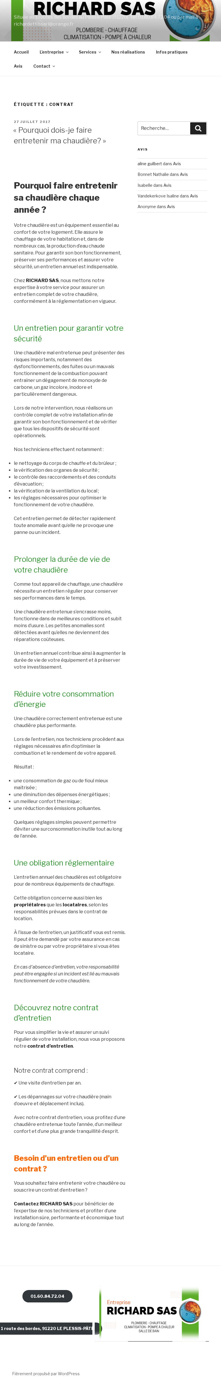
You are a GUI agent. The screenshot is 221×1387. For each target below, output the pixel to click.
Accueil (21, 52)
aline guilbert (150, 163)
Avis (18, 66)
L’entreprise (52, 52)
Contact (41, 66)
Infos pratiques (172, 52)
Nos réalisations (128, 52)
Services (87, 52)
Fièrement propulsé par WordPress (46, 1373)
